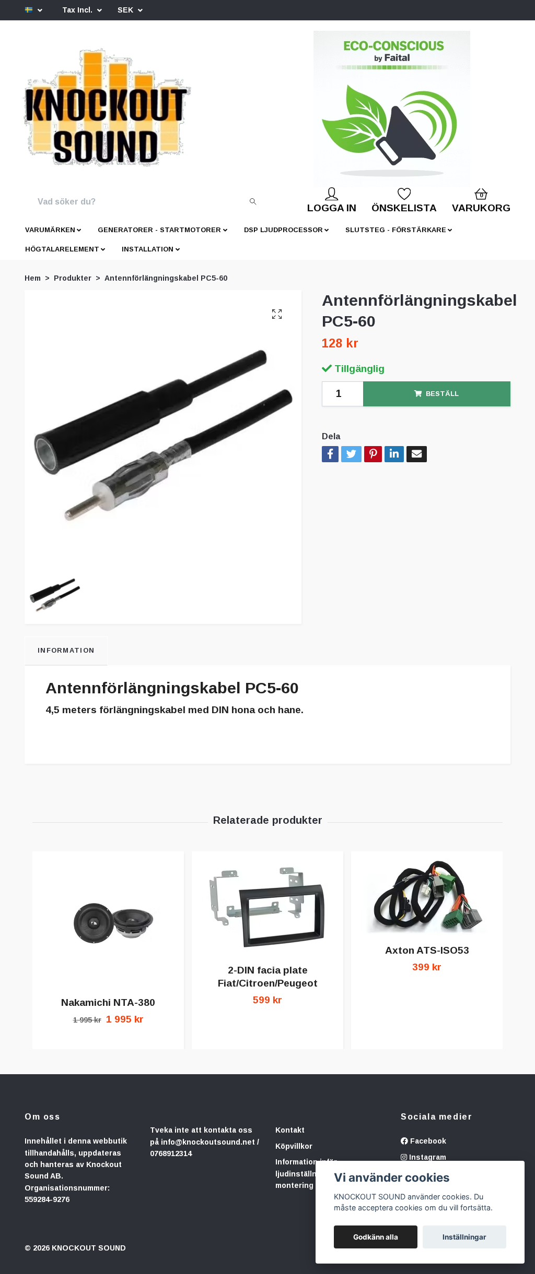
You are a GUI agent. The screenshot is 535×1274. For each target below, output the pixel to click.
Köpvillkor (293, 1154)
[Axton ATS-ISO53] (427, 905)
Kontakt (290, 1138)
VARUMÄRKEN (50, 238)
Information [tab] (66, 659)
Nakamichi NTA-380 (108, 1010)
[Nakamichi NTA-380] (108, 931)
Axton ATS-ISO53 (427, 958)
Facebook (427, 1149)
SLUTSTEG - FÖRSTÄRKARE (395, 238)
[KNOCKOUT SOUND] (130, 113)
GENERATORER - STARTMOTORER (159, 238)
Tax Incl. (78, 10)
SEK (126, 10)
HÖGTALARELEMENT (62, 257)
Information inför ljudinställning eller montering (311, 1182)
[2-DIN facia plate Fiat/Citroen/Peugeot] (267, 915)
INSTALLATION (147, 257)
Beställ (442, 402)
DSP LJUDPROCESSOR (283, 238)
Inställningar (464, 1237)
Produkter (72, 286)
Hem (33, 286)
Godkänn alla (375, 1237)
